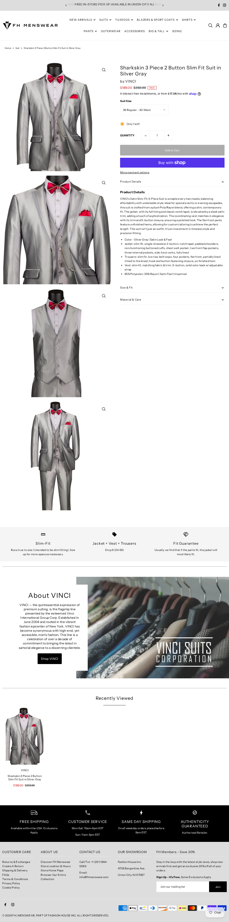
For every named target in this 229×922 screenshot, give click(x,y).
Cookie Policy (11, 887)
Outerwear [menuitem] (111, 31)
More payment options (134, 172)
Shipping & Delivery (15, 870)
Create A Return (13, 866)
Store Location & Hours (56, 866)
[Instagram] (224, 5)
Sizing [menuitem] (177, 31)
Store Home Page (52, 870)
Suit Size (126, 101)
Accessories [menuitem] (134, 31)
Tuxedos (122, 19)
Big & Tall (157, 31)
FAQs (5, 874)
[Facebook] (219, 5)
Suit (17, 48)
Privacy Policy (11, 883)
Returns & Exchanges (16, 862)
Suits (103, 19)
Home (8, 48)
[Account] (218, 25)
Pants (89, 31)
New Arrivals (81, 19)
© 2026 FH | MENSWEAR (18, 915)
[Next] (163, 5)
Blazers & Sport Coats (156, 19)
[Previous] (66, 5)
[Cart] (225, 25)
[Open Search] (210, 25)
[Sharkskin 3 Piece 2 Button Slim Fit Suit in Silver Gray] (25, 736)
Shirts (187, 19)
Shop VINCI (49, 659)
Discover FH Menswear (55, 862)
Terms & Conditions (15, 879)
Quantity (127, 135)
